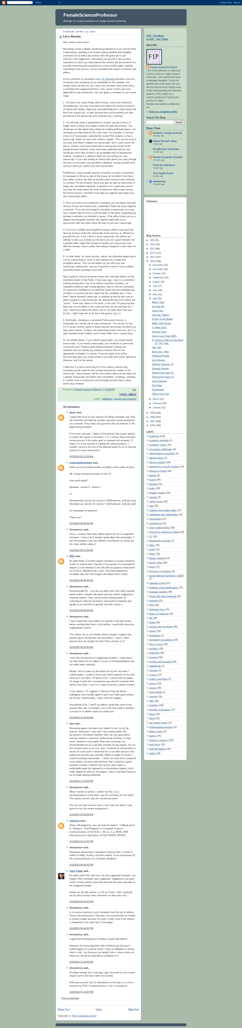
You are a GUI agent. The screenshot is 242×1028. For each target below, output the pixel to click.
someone (74, 821)
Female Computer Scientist (168, 157)
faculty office (155, 562)
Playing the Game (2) (163, 373)
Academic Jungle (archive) (167, 133)
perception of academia (161, 640)
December (158, 265)
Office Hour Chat (160, 394)
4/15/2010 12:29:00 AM (81, 962)
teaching (153, 705)
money (152, 631)
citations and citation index (163, 510)
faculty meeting (157, 558)
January (157, 407)
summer (153, 696)
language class (157, 609)
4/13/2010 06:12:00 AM (81, 456)
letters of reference (158, 614)
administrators (156, 458)
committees (155, 519)
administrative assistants (162, 453)
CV (150, 536)
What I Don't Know (161, 323)
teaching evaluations (159, 710)
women (152, 736)
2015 (153, 240)
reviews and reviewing (125, 399)
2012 (153, 253)
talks (151, 701)
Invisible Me (158, 306)
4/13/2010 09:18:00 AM (81, 647)
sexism (153, 688)
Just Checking (159, 381)
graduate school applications (163, 587)
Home (99, 1009)
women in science (158, 740)
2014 (153, 244)
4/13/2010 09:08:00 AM (81, 610)
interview (153, 601)
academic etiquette (159, 440)
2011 (153, 257)
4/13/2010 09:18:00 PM (81, 901)
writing (152, 753)
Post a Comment (70, 998)
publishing (107, 399)
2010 (153, 261)
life (150, 618)
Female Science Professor (163, 67)
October (157, 273)
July (155, 286)
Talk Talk (156, 347)
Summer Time (159, 332)
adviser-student (157, 462)
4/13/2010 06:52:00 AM (81, 523)
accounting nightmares (160, 449)
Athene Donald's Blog (165, 141)
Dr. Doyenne (108, 79)
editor (152, 545)
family (152, 567)
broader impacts (157, 493)
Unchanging (158, 389)
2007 (153, 421)
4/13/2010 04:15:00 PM (81, 841)
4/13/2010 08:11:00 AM (81, 550)
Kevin (72, 412)
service (153, 683)
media (152, 622)
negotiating (154, 635)
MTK (71, 556)
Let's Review (158, 360)
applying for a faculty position (164, 466)
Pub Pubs (157, 385)
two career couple (158, 723)
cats (151, 506)
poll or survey (156, 644)
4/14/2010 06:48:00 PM (81, 928)
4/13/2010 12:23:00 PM (81, 781)
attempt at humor (158, 471)
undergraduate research (161, 727)
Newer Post (64, 1009)
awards (152, 475)
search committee (158, 679)
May (155, 294)
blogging (153, 484)
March (156, 399)
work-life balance (157, 749)
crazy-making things (159, 527)
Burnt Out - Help (160, 352)
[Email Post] (133, 389)
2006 (153, 425)
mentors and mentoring (161, 627)
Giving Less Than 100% (164, 336)
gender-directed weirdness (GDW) (166, 576)
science (153, 675)
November (158, 269)
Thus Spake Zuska (163, 173)
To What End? (159, 327)
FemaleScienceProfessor (90, 15)
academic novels (158, 445)
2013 (153, 248)
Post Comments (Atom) (84, 1016)
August (157, 282)
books (152, 488)
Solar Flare (157, 311)
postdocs (154, 648)
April (155, 298)
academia (154, 436)
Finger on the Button (162, 319)
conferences (155, 523)
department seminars (160, 541)
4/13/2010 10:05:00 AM (81, 717)
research (153, 657)
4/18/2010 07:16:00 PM (81, 992)
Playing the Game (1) (163, 377)
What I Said (158, 302)
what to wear (155, 731)
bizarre (152, 480)
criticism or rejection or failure (164, 532)
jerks (151, 605)
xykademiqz (159, 181)
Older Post (133, 1009)
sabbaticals (155, 666)
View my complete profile (163, 112)
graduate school (157, 583)
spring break (155, 692)
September (159, 277)
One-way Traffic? (161, 315)
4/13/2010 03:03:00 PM (81, 814)
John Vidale (76, 871)
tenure (152, 714)
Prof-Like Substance (164, 165)
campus (153, 497)
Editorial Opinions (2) (162, 364)
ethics (152, 554)
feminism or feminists (160, 571)
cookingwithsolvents (80, 463)
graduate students (158, 592)
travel (152, 718)
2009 (153, 413)
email (152, 549)
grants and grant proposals (162, 596)
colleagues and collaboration (163, 514)
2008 (153, 417)
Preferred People (160, 356)
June (155, 290)
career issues (156, 501)
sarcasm (153, 670)
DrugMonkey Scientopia (166, 149)
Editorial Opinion (160, 368)
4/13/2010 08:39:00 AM (81, 580)
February (157, 403)
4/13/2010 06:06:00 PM (81, 865)
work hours (154, 744)
